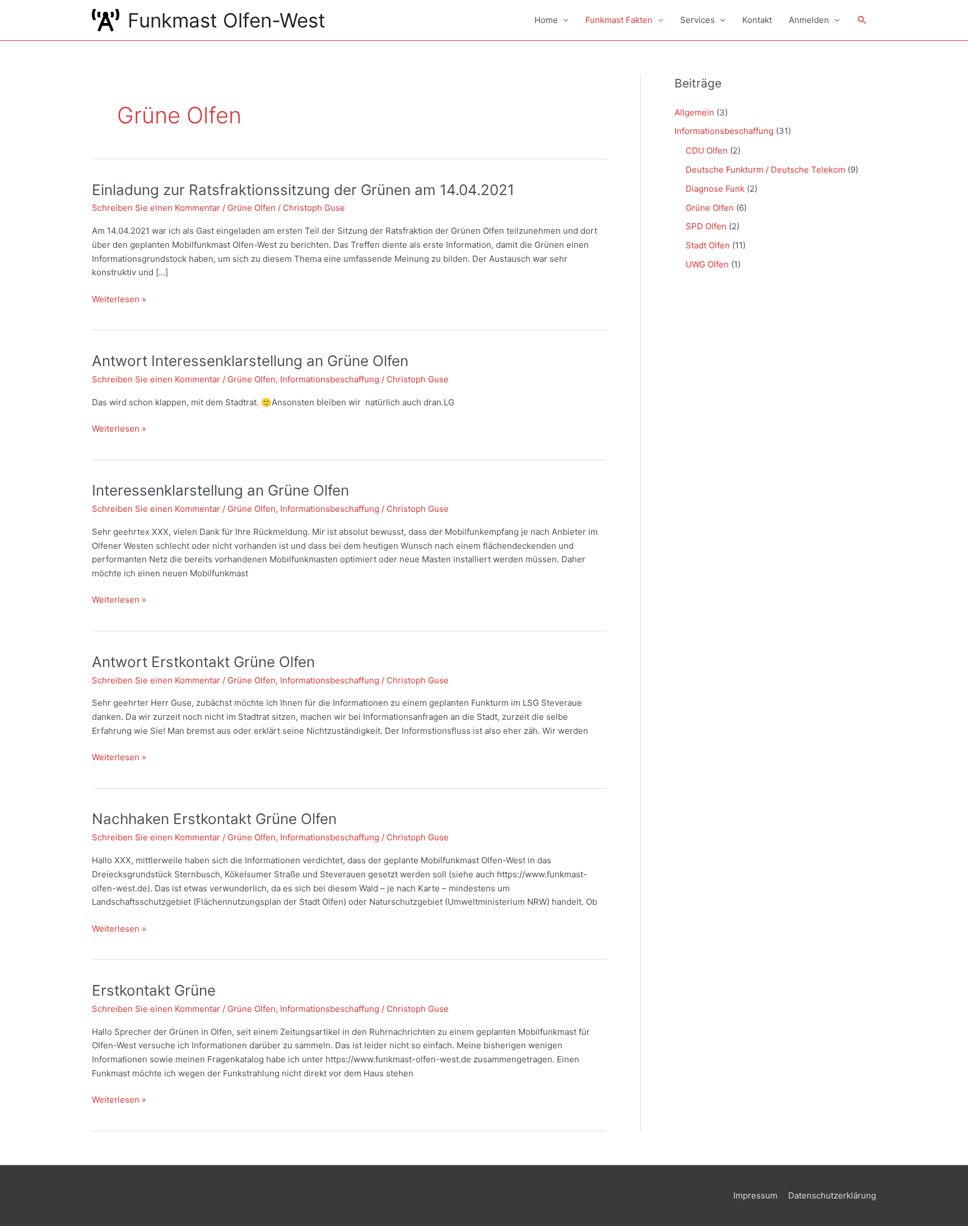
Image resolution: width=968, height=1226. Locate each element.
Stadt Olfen (708, 245)
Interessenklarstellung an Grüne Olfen (220, 490)
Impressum (755, 1195)
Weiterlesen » (119, 300)
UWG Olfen (707, 264)
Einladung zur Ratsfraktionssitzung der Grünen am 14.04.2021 (303, 189)
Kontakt (757, 20)
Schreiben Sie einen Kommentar (156, 207)
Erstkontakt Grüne (154, 990)
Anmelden (809, 20)
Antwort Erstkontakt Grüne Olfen (203, 661)
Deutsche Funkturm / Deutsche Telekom (765, 169)
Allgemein (694, 112)
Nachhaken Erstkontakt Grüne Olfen (214, 818)
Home (546, 20)
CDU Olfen (707, 150)
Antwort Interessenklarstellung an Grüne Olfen (250, 360)
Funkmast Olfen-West (226, 20)
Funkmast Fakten (619, 20)
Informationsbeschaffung (329, 379)
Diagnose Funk (715, 188)
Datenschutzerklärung (832, 1195)
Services (697, 20)
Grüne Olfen (251, 207)
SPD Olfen (706, 226)
